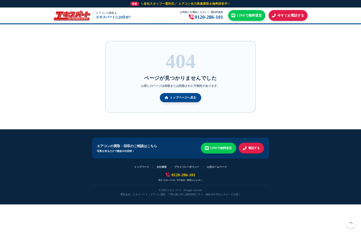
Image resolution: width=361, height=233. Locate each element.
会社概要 (162, 166)
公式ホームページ (217, 166)
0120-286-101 (183, 175)
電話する (254, 148)
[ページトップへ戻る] (351, 223)
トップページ (141, 166)
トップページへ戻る (183, 97)
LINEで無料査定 (221, 148)
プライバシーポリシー (186, 166)
